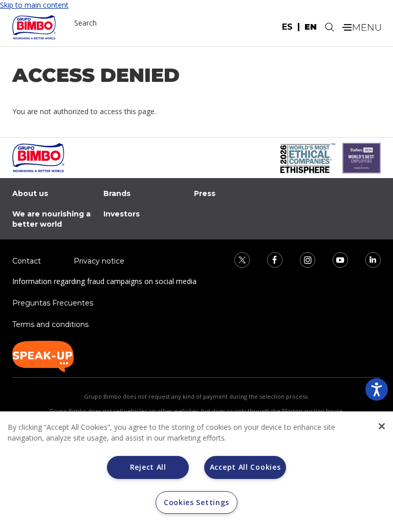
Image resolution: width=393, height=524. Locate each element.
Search (85, 23)
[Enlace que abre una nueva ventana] (235, 259)
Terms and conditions (50, 324)
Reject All (148, 467)
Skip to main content (34, 5)
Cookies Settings (196, 502)
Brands (116, 193)
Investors (121, 214)
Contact (26, 261)
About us (30, 193)
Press (204, 193)
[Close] (381, 426)
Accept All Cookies (245, 467)
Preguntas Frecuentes (52, 303)
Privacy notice (99, 261)
